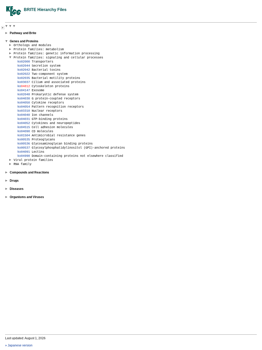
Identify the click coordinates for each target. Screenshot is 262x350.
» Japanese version (18, 345)
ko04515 (23, 127)
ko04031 (23, 119)
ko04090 (23, 131)
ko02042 (23, 70)
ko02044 (23, 66)
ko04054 (23, 107)
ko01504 (23, 135)
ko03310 (23, 111)
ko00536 (23, 144)
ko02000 (23, 62)
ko (23, 86)
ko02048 (23, 94)
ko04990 (23, 156)
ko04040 (23, 115)
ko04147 (23, 90)
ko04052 (23, 123)
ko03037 (23, 82)
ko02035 (23, 78)
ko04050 (23, 103)
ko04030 (23, 98)
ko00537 (23, 148)
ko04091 (23, 152)
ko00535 (23, 139)
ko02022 (23, 74)
